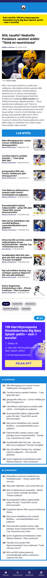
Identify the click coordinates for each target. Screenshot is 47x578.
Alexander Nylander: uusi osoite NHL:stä (25, 485)
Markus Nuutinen (9, 147)
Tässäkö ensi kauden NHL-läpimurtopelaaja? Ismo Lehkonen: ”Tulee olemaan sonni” (25, 545)
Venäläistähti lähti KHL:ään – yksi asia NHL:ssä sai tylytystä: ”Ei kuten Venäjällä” (17, 257)
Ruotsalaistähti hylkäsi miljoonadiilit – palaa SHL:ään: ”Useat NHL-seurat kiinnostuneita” (17, 209)
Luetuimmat (10, 470)
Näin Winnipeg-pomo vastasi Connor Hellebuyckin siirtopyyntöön (16, 142)
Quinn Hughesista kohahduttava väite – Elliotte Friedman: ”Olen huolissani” (16, 288)
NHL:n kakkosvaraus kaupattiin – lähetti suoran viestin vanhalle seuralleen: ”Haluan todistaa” (25, 493)
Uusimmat (9, 379)
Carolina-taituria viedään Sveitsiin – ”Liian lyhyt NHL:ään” (14, 158)
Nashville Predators (10, 309)
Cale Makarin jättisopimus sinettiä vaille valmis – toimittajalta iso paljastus (15, 192)
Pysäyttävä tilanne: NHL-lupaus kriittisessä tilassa (26, 510)
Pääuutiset (26, 309)
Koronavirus (30, 304)
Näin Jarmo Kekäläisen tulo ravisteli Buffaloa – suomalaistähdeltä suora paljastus (16, 224)
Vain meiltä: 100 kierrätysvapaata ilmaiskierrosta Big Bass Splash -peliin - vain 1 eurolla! (23, 20)
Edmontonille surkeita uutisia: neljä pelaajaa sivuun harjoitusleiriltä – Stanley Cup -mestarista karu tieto (17, 243)
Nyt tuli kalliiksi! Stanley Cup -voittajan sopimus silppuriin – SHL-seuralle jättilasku (17, 272)
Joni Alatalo (6, 249)
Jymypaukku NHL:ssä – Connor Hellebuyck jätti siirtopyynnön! (14, 173)
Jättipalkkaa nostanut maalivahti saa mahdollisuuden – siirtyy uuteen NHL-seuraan (24, 479)
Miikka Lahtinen (8, 47)
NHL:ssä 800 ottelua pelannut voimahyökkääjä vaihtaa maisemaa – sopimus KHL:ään (23, 555)
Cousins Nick (17, 304)
